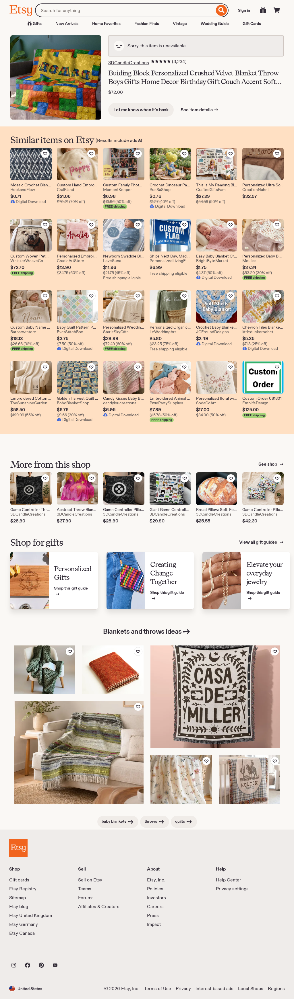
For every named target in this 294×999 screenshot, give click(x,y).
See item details (196, 109)
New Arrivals (66, 23)
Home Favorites (106, 23)
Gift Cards (252, 23)
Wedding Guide (215, 23)
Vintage (180, 23)
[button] (26, 988)
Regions (276, 988)
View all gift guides (258, 542)
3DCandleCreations (128, 62)
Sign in (244, 10)
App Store (28, 952)
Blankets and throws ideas (142, 631)
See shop (268, 464)
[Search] (221, 10)
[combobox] (124, 10)
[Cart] (277, 10)
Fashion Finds (146, 23)
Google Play (72, 952)
